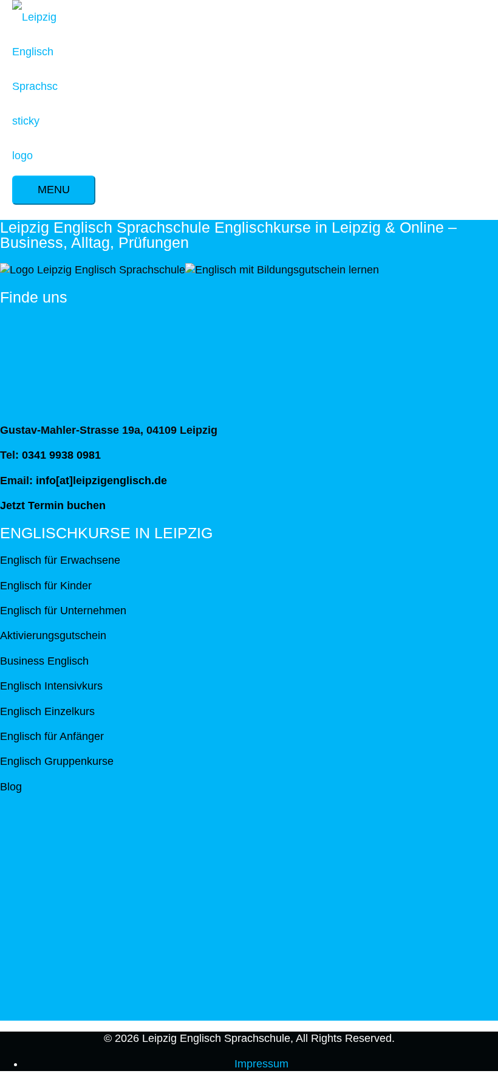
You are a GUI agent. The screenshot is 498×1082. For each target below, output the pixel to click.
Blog (11, 787)
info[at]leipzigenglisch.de (101, 480)
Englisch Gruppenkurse (57, 761)
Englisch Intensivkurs (51, 686)
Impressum (261, 1064)
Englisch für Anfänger (52, 736)
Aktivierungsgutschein (53, 635)
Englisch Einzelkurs (47, 711)
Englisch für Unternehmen (63, 610)
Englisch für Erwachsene (60, 560)
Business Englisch (44, 661)
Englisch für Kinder (46, 586)
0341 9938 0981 (61, 455)
